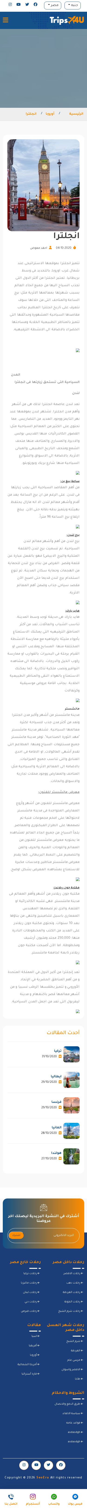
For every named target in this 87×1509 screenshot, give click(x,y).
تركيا (57, 1051)
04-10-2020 (64, 248)
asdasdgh (74, 1432)
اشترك (16, 1235)
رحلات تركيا (30, 1273)
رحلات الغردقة (72, 1292)
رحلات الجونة (72, 1302)
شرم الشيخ (73, 1341)
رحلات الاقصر (72, 1273)
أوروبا (50, 114)
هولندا (56, 1153)
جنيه (74, 5)
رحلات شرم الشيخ (69, 1311)
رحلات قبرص (29, 1311)
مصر (54, 5)
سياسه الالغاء (72, 1413)
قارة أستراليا (30, 1374)
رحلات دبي (31, 1302)
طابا (78, 1379)
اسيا (35, 1336)
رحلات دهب (73, 1283)
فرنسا (56, 1102)
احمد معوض (39, 248)
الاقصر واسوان (71, 1369)
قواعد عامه (73, 1423)
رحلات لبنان (30, 1292)
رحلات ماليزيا (29, 1283)
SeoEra (42, 1478)
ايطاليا (56, 1077)
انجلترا (31, 114)
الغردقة (76, 1350)
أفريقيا (33, 1345)
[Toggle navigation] (5, 20)
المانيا (56, 1128)
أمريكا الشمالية (28, 1364)
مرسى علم (74, 1360)
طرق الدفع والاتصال (68, 1404)
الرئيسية (76, 114)
